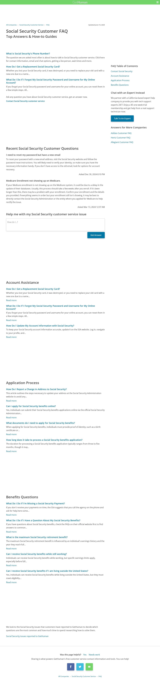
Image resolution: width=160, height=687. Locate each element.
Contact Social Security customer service (25, 101)
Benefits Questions (120, 85)
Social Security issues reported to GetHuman (27, 636)
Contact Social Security (121, 71)
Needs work (94, 654)
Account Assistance (120, 75)
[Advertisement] (55, 124)
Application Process (120, 80)
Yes (84, 654)
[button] (157, 2)
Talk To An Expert (122, 118)
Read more (11, 300)
